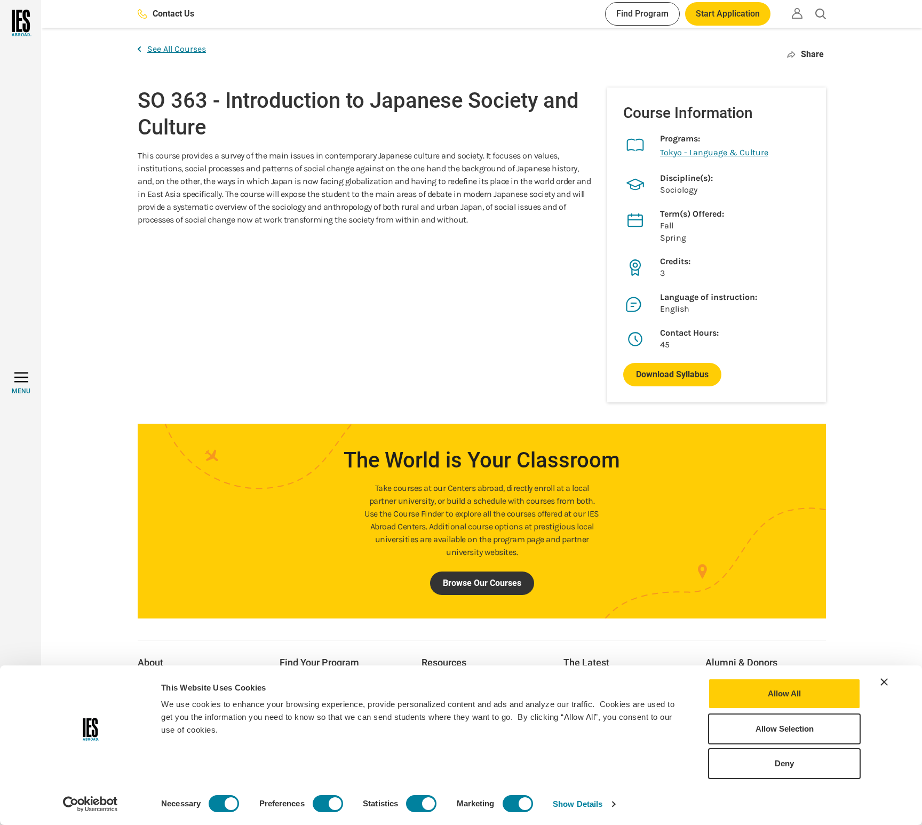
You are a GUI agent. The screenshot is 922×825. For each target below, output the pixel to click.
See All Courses (176, 49)
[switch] (328, 803)
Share (812, 54)
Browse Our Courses (482, 583)
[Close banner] (884, 682)
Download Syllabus (672, 374)
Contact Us (173, 14)
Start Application (728, 14)
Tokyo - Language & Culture (714, 152)
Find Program (642, 14)
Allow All (784, 693)
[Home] (20, 23)
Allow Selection (785, 728)
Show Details (577, 803)
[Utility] (797, 13)
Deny (784, 763)
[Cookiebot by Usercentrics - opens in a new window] (90, 804)
